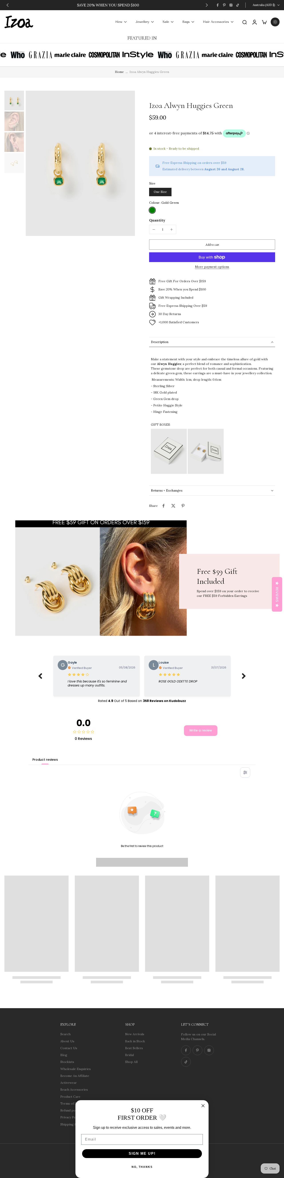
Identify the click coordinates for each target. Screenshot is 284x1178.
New (118, 22)
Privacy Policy (70, 1117)
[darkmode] (275, 22)
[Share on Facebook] (163, 506)
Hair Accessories (216, 22)
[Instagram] (231, 5)
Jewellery (142, 22)
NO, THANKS (142, 1166)
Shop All (131, 1062)
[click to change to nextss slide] (244, 676)
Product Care (70, 1096)
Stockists (67, 1062)
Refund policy (70, 1110)
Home (119, 72)
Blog (63, 1055)
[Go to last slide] (8, 5)
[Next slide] (207, 5)
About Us (67, 1041)
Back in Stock (135, 1041)
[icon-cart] (264, 22)
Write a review (200, 730)
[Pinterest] (224, 5)
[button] (212, 244)
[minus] (153, 229)
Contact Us (68, 1048)
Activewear (68, 1083)
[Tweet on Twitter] (173, 506)
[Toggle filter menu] (245, 772)
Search (65, 1034)
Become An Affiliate (74, 1076)
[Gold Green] (152, 210)
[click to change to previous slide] (40, 676)
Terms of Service (73, 1103)
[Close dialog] (203, 1105)
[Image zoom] (80, 163)
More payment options (212, 267)
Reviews (277, 594)
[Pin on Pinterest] (183, 506)
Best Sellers (134, 1048)
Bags (186, 22)
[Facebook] (217, 5)
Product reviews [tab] (45, 759)
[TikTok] (237, 5)
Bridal (129, 1055)
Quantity (157, 220)
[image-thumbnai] (14, 100)
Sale (166, 22)
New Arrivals (134, 1034)
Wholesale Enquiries (75, 1069)
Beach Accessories (74, 1090)
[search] (244, 22)
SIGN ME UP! (142, 1153)
